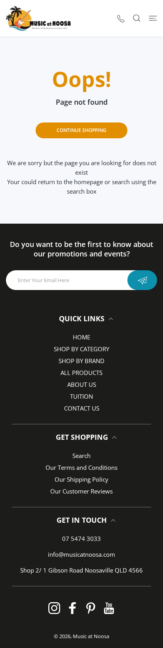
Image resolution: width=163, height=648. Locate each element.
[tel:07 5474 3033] (121, 18)
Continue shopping (81, 130)
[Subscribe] (142, 280)
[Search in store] (137, 18)
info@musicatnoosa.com (81, 554)
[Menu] (153, 18)
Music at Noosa (91, 636)
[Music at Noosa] (38, 18)
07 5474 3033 (81, 539)
